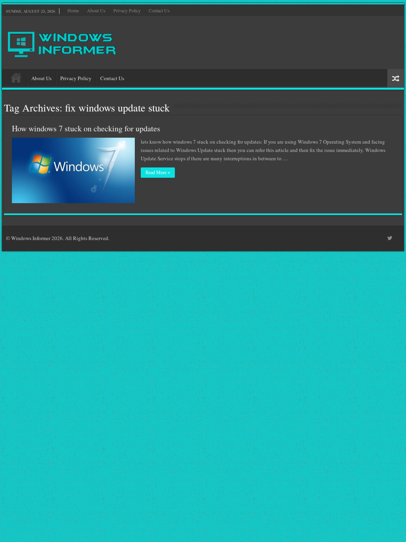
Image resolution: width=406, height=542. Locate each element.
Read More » (158, 172)
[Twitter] (390, 238)
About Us (96, 10)
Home (73, 10)
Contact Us (159, 10)
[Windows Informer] (62, 41)
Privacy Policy (127, 10)
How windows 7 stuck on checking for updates (86, 128)
